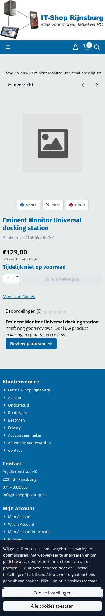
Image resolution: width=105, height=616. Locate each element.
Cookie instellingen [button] (52, 593)
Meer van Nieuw (19, 297)
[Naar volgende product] (96, 84)
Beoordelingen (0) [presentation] (24, 311)
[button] (8, 47)
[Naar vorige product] (83, 84)
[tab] (36, 311)
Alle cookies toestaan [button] (52, 606)
